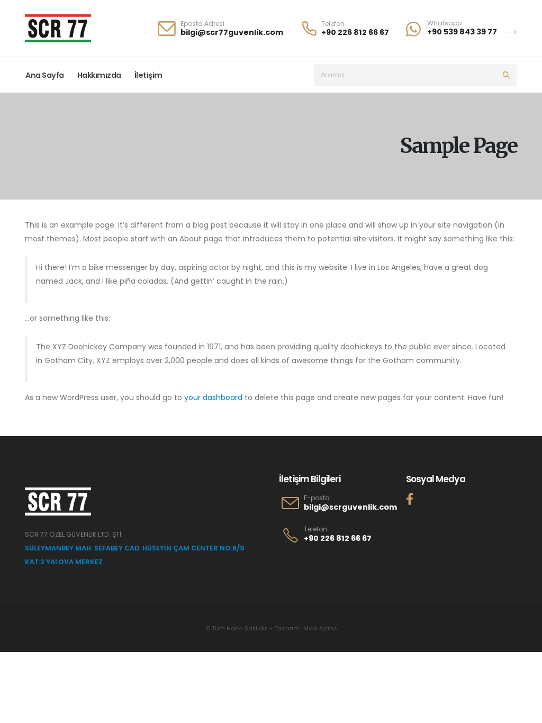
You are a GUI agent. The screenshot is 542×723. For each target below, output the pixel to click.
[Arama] (506, 75)
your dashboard (213, 397)
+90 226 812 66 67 (355, 32)
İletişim (148, 75)
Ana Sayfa (44, 75)
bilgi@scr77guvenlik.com (231, 32)
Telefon (315, 529)
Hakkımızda (99, 75)
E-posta (317, 498)
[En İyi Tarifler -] (58, 28)
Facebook (410, 499)
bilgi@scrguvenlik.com (350, 507)
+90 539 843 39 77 (462, 31)
